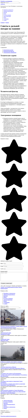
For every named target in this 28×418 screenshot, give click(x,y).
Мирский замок (4, 340)
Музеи (4, 13)
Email (2, 266)
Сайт (2, 268)
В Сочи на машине (7, 15)
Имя (2, 263)
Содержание (6, 18)
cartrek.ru (3, 4)
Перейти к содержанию (6, 1)
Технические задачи (8, 50)
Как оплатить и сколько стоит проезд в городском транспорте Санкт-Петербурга (13, 384)
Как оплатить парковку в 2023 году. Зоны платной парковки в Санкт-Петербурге (13, 392)
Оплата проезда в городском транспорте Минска (12, 368)
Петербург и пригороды (8, 9)
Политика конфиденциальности (8, 416)
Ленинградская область (8, 11)
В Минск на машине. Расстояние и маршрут (11, 361)
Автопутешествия (7, 16)
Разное (4, 17)
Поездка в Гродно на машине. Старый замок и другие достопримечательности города (14, 327)
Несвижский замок (5, 334)
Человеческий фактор (8, 51)
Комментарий (4, 271)
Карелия (5, 12)
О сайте (5, 20)
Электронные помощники (9, 52)
